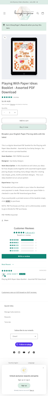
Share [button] (6, 220)
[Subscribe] (35, 336)
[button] (4, 13)
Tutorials (7, 322)
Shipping (12, 104)
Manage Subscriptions (12, 312)
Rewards (7, 317)
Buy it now (24, 127)
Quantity (4, 108)
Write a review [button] (24, 256)
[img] (7, 271)
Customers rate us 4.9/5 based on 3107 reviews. (19, 292)
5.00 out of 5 (29, 232)
